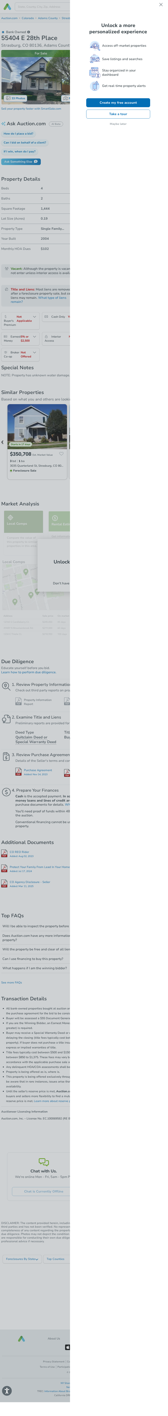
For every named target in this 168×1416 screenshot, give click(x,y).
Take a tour (118, 114)
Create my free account (118, 102)
